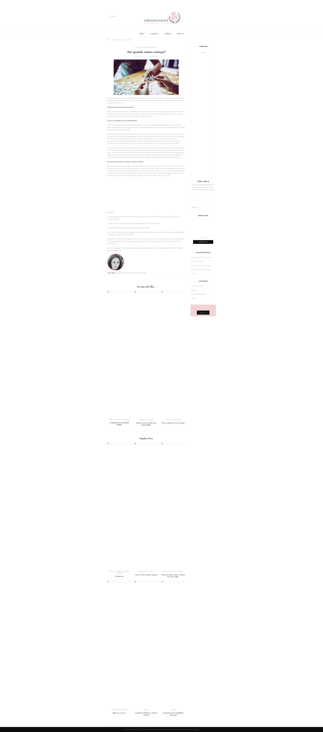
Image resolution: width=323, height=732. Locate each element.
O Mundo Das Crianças (149, 47)
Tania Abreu (139, 56)
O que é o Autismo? (198, 261)
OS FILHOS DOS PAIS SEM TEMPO (119, 424)
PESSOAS (180, 34)
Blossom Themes (179, 729)
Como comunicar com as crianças (173, 423)
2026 (193, 274)
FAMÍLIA (168, 34)
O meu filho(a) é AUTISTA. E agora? (202, 257)
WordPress (196, 729)
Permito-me (119, 576)
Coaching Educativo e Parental (201, 269)
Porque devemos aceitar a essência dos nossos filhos (173, 576)
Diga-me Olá (203, 312)
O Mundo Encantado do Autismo (201, 265)
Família (138, 47)
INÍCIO (141, 34)
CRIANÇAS (154, 34)
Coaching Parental (197, 286)
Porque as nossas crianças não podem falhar (146, 424)
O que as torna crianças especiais (146, 575)
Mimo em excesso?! (119, 713)
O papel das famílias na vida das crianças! (146, 714)
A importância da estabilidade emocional (173, 714)
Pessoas (119, 572)
